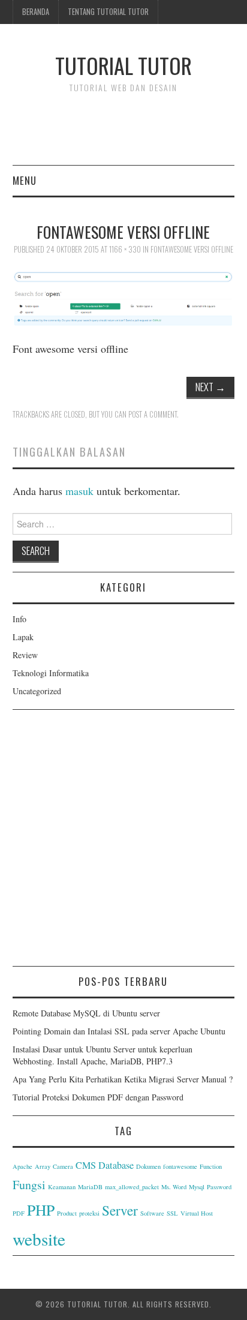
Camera (63, 1166)
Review (25, 655)
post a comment (152, 414)
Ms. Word (173, 1187)
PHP (41, 1209)
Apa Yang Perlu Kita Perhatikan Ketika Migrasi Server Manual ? (123, 1079)
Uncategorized (37, 691)
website (39, 1238)
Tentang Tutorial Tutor (108, 11)
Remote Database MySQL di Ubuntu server (86, 1013)
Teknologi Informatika (51, 673)
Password (219, 1187)
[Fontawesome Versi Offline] (124, 297)
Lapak (23, 637)
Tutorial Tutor (123, 65)
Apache (22, 1166)
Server (120, 1210)
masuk (79, 491)
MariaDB (90, 1187)
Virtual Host (196, 1213)
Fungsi (29, 1185)
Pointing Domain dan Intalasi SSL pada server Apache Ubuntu (119, 1031)
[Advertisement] (123, 842)
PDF (19, 1213)
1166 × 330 (125, 249)
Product (67, 1213)
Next (210, 386)
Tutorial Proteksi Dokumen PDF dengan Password (98, 1097)
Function (211, 1166)
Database (116, 1165)
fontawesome (180, 1166)
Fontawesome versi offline (191, 249)
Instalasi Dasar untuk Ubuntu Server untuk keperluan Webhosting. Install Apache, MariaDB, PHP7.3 (102, 1055)
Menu (25, 180)
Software (152, 1213)
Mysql (196, 1187)
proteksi (89, 1213)
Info (19, 619)
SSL (172, 1213)
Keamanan (62, 1187)
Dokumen (148, 1166)
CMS (86, 1165)
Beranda (35, 11)
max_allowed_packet (132, 1187)
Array (42, 1166)
